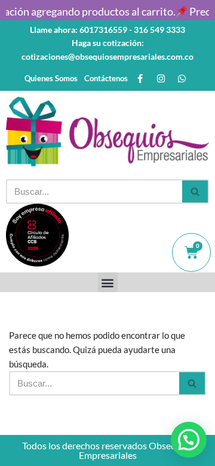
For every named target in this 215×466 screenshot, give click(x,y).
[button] (108, 282)
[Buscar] (195, 191)
